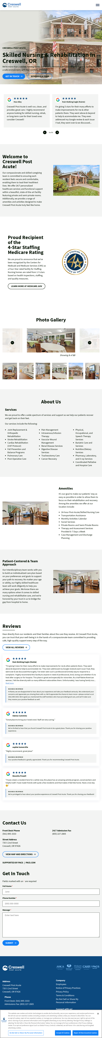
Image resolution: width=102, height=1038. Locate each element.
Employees (61, 984)
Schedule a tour (40, 76)
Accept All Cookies (62, 1033)
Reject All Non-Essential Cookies (85, 1033)
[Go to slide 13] (43, 371)
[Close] (98, 1013)
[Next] (57, 132)
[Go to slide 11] (9, 371)
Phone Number (9, 898)
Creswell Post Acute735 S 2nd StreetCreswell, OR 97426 (11, 988)
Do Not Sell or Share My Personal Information (26, 1033)
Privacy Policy (62, 991)
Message (6, 910)
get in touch (12, 76)
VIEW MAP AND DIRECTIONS (19, 854)
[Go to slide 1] (59, 371)
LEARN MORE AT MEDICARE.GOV (26, 286)
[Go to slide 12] (26, 371)
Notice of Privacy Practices (68, 987)
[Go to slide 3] (92, 371)
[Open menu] (98, 5)
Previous (12, 342)
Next (89, 342)
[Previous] (45, 132)
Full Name (7, 886)
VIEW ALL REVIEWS (15, 647)
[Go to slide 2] (76, 371)
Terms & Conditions (65, 995)
